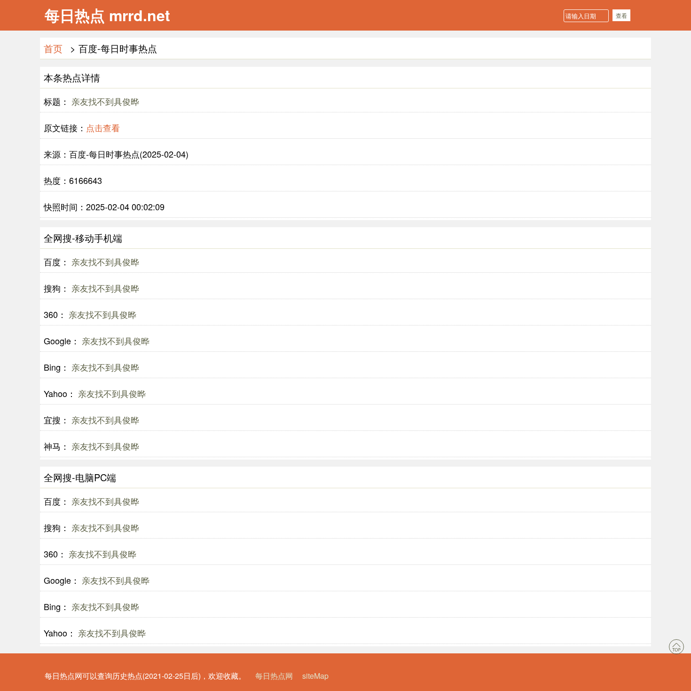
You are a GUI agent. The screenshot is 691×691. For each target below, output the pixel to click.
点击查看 (103, 127)
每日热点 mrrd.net (107, 15)
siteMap (315, 675)
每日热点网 (274, 675)
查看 (621, 15)
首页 (53, 48)
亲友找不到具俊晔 (104, 101)
